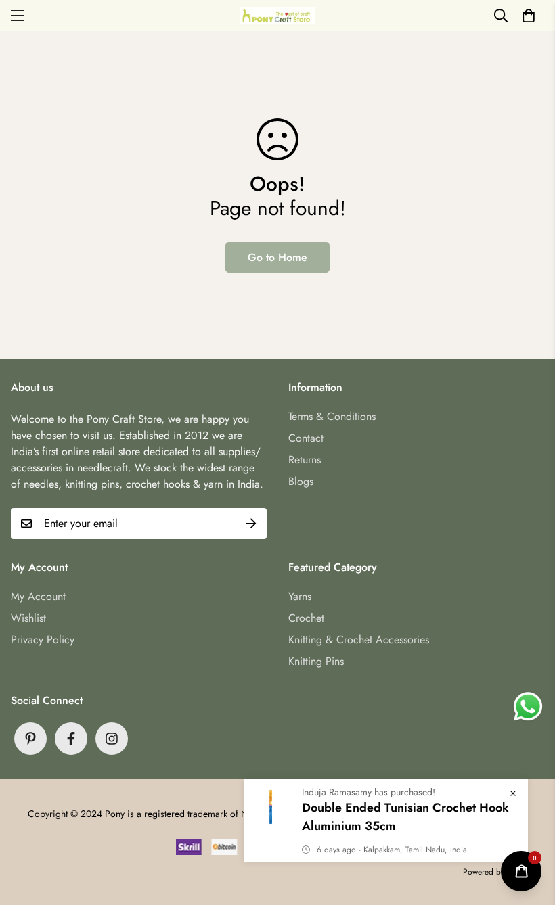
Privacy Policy (42, 639)
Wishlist (28, 618)
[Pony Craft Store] (277, 15)
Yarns (299, 596)
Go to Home (277, 257)
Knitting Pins (316, 661)
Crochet (306, 618)
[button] (528, 15)
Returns (304, 459)
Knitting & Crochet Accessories (358, 639)
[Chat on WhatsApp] (528, 707)
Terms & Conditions (332, 416)
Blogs (300, 481)
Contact (306, 438)
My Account (38, 596)
